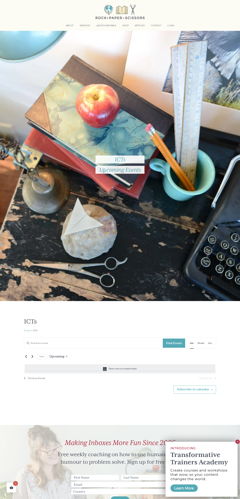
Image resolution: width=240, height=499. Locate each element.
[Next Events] (32, 356)
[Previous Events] (26, 356)
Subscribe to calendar (193, 389)
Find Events (174, 343)
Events (27, 330)
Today (41, 356)
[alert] (120, 368)
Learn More (184, 488)
